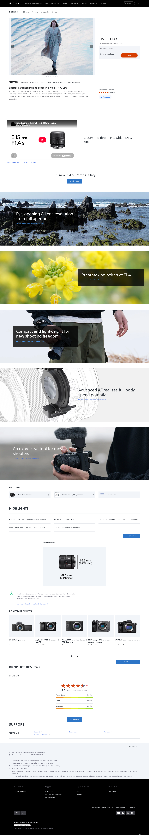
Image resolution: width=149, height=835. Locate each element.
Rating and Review (74, 82)
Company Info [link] (121, 808)
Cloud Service (74, 3)
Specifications (46, 82)
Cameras (64, 3)
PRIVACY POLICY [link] (33, 822)
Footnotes (131, 746)
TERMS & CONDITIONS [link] (20, 822)
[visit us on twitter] (128, 813)
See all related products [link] (128, 662)
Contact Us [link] (131, 808)
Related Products (59, 82)
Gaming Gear (55, 3)
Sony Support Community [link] (53, 794)
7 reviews (112, 92)
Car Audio (84, 3)
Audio (46, 3)
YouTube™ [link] (80, 794)
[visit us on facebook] (123, 813)
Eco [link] (78, 791)
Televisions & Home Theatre (33, 3)
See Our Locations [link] (20, 791)
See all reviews (74, 719)
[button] (12, 46)
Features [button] (33, 82)
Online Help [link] (49, 791)
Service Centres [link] (50, 797)
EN (22, 813)
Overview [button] (24, 82)
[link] (26, 12)
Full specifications (131, 536)
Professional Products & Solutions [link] (103, 808)
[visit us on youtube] (118, 813)
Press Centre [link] (112, 791)
